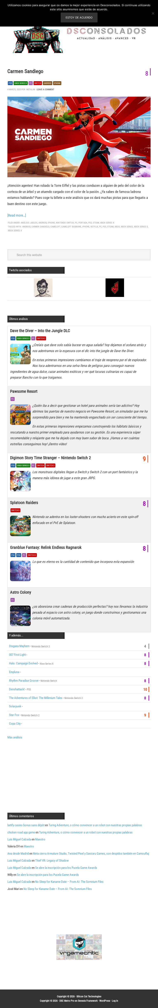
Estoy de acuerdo (79, 17)
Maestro (40, 839)
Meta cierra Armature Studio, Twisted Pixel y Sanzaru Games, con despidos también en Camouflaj (91, 853)
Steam (96, 222)
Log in (115, 1000)
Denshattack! (17, 689)
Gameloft (55, 226)
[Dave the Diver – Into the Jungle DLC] (21, 355)
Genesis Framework (88, 1000)
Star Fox (14, 715)
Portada (82, 222)
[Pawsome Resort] (21, 416)
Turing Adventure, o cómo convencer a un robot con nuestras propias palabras (95, 825)
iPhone (51, 222)
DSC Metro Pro (66, 1000)
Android (47, 83)
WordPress (104, 1000)
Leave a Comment (45, 89)
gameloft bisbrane (71, 226)
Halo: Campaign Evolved (23, 663)
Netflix (94, 226)
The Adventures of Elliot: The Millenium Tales (35, 698)
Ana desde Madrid (18, 853)
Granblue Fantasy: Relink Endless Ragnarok (45, 547)
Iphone (57, 83)
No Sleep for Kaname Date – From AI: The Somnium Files (69, 882)
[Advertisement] (42, 775)
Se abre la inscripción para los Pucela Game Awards (66, 868)
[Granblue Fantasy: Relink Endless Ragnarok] (21, 572)
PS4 (13, 555)
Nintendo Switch (65, 222)
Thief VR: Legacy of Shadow (52, 860)
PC (30, 83)
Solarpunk (15, 706)
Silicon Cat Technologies (89, 996)
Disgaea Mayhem (19, 646)
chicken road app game (21, 832)
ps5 (104, 226)
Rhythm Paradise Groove (23, 680)
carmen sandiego (40, 226)
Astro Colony (20, 592)
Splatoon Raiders (24, 502)
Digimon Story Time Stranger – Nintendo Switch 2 (50, 457)
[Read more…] (16, 215)
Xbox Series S (141, 226)
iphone (85, 226)
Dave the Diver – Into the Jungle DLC (40, 330)
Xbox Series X (20, 83)
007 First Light (17, 655)
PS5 (10, 83)
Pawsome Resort (23, 391)
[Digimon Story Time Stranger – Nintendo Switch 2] (21, 482)
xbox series (127, 226)
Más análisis (14, 737)
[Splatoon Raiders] (21, 527)
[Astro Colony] (21, 617)
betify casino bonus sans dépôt (25, 825)
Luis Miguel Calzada (19, 839)
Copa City (15, 723)
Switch (37, 83)
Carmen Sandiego (25, 71)
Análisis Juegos (29, 222)
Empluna (14, 672)
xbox (117, 226)
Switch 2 (41, 338)
